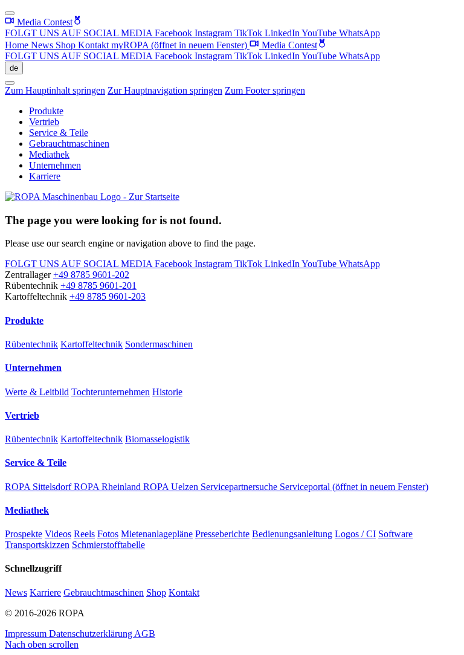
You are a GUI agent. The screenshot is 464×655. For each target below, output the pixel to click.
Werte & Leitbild (37, 392)
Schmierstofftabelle (108, 545)
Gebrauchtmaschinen (69, 143)
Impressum (27, 633)
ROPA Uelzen (172, 487)
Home (18, 45)
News (43, 45)
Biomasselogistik (157, 439)
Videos (58, 534)
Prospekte (23, 534)
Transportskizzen (37, 545)
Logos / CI (355, 534)
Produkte (46, 111)
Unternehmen (55, 165)
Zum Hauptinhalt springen (55, 90)
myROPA (179, 45)
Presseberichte (222, 534)
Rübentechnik (31, 344)
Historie (167, 392)
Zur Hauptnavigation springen (165, 90)
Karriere (44, 176)
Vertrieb (44, 122)
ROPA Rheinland (108, 487)
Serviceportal (354, 487)
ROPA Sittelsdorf (39, 487)
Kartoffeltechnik (91, 344)
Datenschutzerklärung (91, 633)
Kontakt (94, 45)
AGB (144, 633)
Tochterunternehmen (110, 392)
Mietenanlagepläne (157, 534)
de (14, 68)
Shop (67, 45)
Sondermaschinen (159, 344)
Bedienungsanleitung (292, 534)
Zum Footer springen (265, 90)
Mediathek (49, 154)
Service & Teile (58, 132)
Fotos (107, 534)
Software (395, 534)
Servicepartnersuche (240, 487)
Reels (84, 534)
